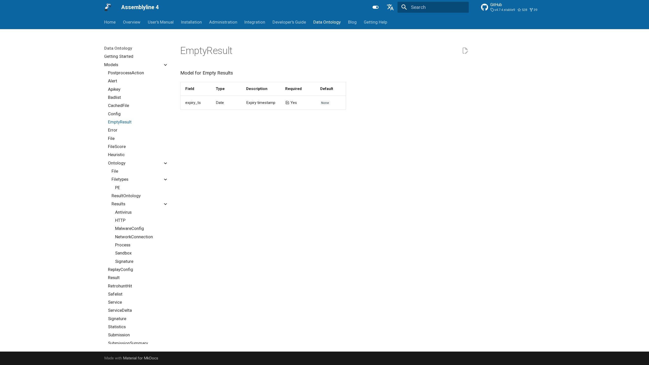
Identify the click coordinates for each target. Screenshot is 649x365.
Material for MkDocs (140, 358)
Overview (131, 22)
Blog (352, 22)
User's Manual (161, 22)
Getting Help (375, 22)
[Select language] (390, 7)
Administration (223, 22)
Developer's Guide (289, 22)
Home (110, 22)
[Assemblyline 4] (108, 7)
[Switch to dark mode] (376, 7)
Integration (254, 22)
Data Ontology (327, 22)
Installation (191, 22)
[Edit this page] (465, 51)
